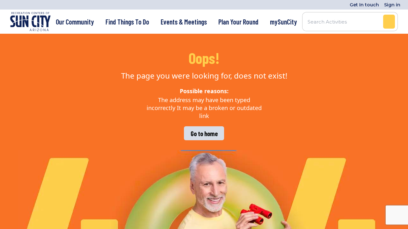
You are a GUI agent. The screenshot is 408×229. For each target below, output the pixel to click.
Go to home (204, 133)
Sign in (392, 5)
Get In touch (364, 5)
